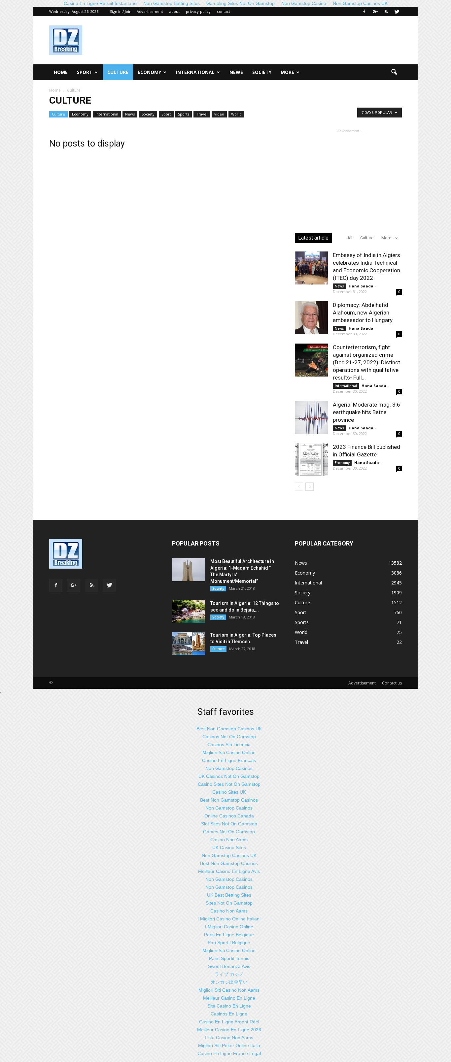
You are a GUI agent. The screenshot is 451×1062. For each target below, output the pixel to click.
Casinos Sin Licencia (229, 744)
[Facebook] (364, 11)
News (236, 72)
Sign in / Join (120, 11)
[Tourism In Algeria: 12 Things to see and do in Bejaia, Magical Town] (188, 611)
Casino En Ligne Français (229, 760)
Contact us (392, 683)
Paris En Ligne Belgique (229, 934)
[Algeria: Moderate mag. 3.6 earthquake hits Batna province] (311, 417)
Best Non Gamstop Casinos (229, 800)
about (174, 11)
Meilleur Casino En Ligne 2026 (229, 1029)
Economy (149, 72)
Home (61, 72)
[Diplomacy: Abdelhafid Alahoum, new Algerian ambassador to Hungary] (311, 317)
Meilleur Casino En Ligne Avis (229, 871)
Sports (183, 114)
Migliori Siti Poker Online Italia (229, 1045)
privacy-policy (198, 11)
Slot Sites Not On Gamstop (229, 823)
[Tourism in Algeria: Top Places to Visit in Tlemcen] (188, 643)
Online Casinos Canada (229, 815)
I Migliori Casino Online (229, 926)
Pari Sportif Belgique (229, 942)
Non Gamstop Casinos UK (229, 855)
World (236, 114)
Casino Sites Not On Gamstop (229, 784)
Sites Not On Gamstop (229, 903)
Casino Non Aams (229, 839)
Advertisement (150, 11)
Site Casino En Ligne (229, 1006)
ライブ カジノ (229, 974)
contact (223, 11)
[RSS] (386, 11)
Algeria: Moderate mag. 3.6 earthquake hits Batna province (366, 412)
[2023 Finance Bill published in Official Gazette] (311, 459)
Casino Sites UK (229, 792)
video (219, 114)
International (195, 72)
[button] (394, 72)
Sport (84, 72)
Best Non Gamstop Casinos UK (229, 728)
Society (261, 72)
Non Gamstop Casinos (229, 768)
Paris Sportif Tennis (229, 958)
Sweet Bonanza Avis (229, 966)
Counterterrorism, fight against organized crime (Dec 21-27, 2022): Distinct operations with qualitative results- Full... (366, 362)
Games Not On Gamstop (229, 831)
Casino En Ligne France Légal (229, 1053)
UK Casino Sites (229, 847)
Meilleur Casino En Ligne (229, 998)
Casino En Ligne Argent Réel (229, 1021)
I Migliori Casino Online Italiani (228, 918)
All (349, 237)
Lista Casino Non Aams (229, 1037)
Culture (117, 72)
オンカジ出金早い (229, 982)
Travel (201, 114)
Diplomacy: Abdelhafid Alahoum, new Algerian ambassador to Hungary (363, 312)
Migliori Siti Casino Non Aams (229, 990)
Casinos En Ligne (229, 1013)
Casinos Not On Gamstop (229, 736)
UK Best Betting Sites (229, 895)
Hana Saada (361, 285)
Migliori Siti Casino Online (229, 752)
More (287, 72)
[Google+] (375, 11)
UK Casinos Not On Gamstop (229, 776)
